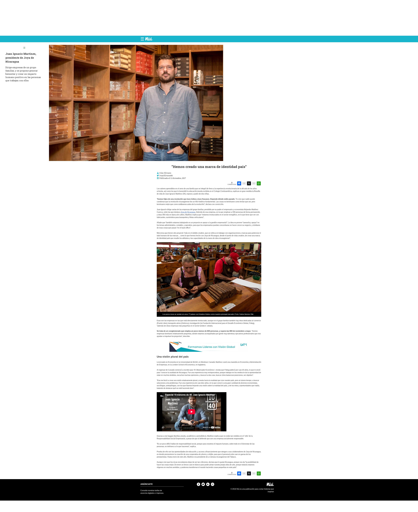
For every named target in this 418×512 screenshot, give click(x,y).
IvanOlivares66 (166, 175)
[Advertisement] (209, 18)
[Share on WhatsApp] (259, 183)
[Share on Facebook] (239, 183)
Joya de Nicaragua (188, 212)
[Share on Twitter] (249, 183)
